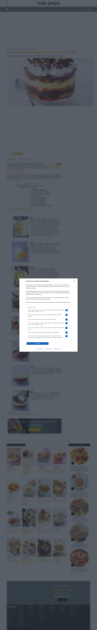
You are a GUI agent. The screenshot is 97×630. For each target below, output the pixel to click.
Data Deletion (40, 348)
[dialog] (48, 315)
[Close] (74, 281)
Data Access (48, 348)
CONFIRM (37, 343)
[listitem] (48, 307)
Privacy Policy (57, 348)
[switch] (67, 310)
